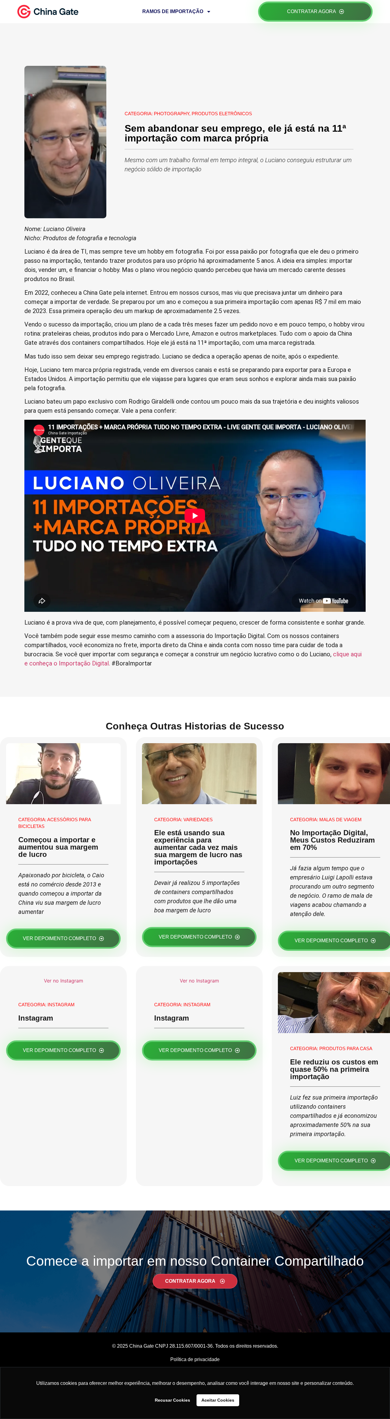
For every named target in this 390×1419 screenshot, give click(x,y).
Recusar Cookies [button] (172, 1400)
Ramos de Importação (172, 11)
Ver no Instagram (63, 981)
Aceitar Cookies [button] (217, 1400)
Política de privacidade (195, 1359)
